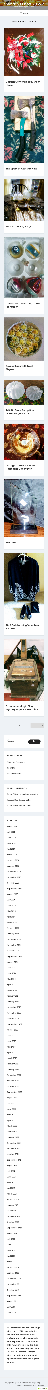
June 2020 (11, 1245)
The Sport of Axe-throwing (21, 168)
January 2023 (13, 1069)
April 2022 (11, 1120)
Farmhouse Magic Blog (24, 3)
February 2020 (13, 1267)
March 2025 (12, 922)
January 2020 (13, 1273)
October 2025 (13, 883)
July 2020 (11, 1239)
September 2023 (14, 1024)
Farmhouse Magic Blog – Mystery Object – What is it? (22, 708)
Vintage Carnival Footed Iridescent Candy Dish (20, 467)
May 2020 (11, 1250)
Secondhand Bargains (28, 794)
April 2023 (11, 1052)
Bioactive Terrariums (16, 762)
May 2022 (11, 1114)
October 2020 (13, 1222)
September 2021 (14, 1160)
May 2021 (11, 1182)
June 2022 (11, 1109)
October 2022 (13, 1086)
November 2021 (14, 1148)
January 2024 (13, 1001)
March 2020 (12, 1261)
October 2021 (13, 1154)
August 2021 (12, 1165)
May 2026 (11, 843)
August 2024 (12, 962)
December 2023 (14, 1007)
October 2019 (13, 1290)
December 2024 (14, 939)
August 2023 (12, 1030)
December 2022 (14, 1075)
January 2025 (13, 934)
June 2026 (11, 837)
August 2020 (12, 1233)
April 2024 (11, 984)
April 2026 (11, 849)
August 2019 (12, 1301)
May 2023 (11, 1047)
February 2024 (13, 996)
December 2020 (14, 1211)
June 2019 (11, 1312)
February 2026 (13, 860)
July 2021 (11, 1171)
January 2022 (13, 1137)
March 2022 (12, 1126)
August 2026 (12, 826)
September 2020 (14, 1228)
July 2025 (11, 900)
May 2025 (11, 911)
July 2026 (11, 832)
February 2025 (13, 928)
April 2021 (11, 1188)
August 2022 (12, 1098)
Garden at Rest (25, 800)
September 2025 (14, 888)
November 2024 (14, 945)
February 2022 (13, 1131)
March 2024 (12, 990)
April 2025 (11, 917)
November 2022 (14, 1081)
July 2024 (11, 967)
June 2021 (11, 1177)
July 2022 (11, 1103)
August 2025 (12, 894)
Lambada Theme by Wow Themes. (30, 1386)
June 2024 (11, 973)
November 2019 (14, 1284)
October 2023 (13, 1018)
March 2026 (12, 854)
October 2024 (13, 951)
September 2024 (14, 956)
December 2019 (14, 1278)
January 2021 (12, 1205)
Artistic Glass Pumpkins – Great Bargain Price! (21, 411)
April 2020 (11, 1256)
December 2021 (14, 1143)
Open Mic (11, 768)
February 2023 (13, 1064)
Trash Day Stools (14, 773)
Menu (25, 13)
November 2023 (14, 1013)
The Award (12, 542)
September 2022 (14, 1092)
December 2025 (14, 871)
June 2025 (11, 905)
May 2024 (11, 979)
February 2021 (13, 1199)
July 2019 (11, 1307)
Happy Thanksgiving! (18, 226)
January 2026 (13, 866)
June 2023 (11, 1041)
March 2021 (12, 1194)
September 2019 (14, 1295)
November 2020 (14, 1216)
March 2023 (12, 1058)
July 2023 (11, 1035)
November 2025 (14, 877)
